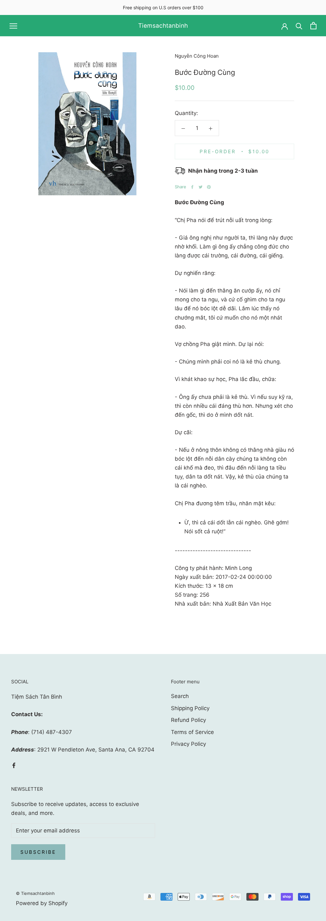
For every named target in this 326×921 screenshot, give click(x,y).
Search (180, 696)
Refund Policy (188, 720)
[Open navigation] (13, 26)
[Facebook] (192, 187)
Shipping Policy (190, 708)
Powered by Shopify (41, 903)
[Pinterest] (209, 187)
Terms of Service (192, 732)
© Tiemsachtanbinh (35, 893)
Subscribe (38, 852)
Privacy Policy (188, 744)
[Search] (299, 25)
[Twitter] (200, 187)
